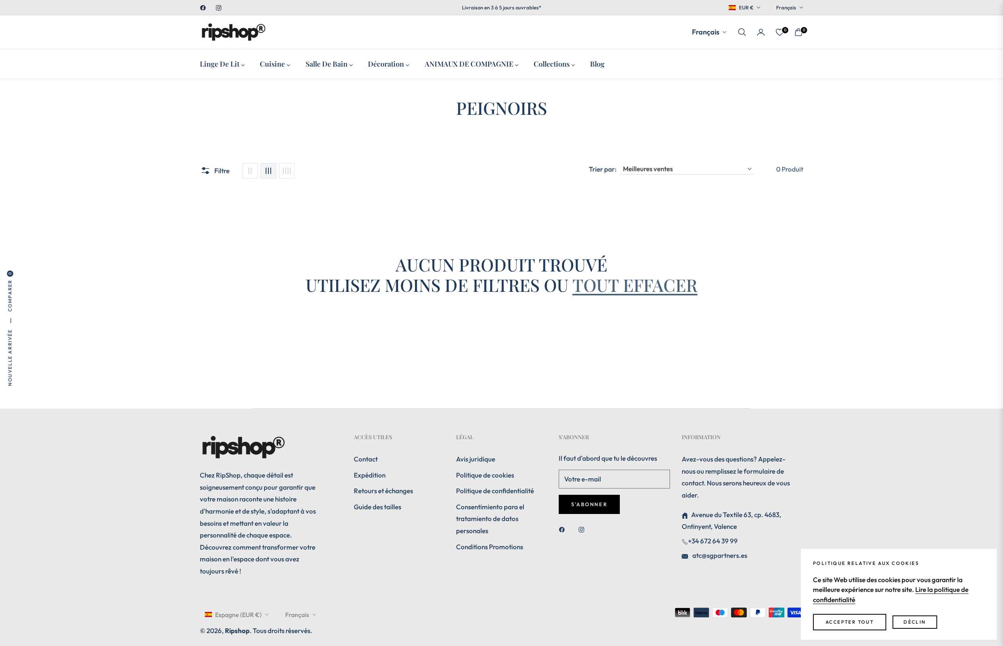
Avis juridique (475, 459)
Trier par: (603, 169)
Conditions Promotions (489, 547)
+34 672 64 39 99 (713, 541)
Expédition (370, 475)
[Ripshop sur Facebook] (564, 529)
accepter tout (850, 622)
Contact (366, 459)
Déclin (914, 622)
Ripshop (237, 630)
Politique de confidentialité (495, 491)
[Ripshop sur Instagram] (583, 529)
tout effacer (634, 284)
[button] (742, 32)
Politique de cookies (485, 475)
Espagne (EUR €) (238, 615)
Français (786, 7)
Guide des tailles (377, 507)
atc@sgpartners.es (719, 555)
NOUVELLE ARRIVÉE (10, 357)
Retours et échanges (383, 491)
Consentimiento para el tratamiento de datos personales (490, 519)
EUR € (746, 7)
